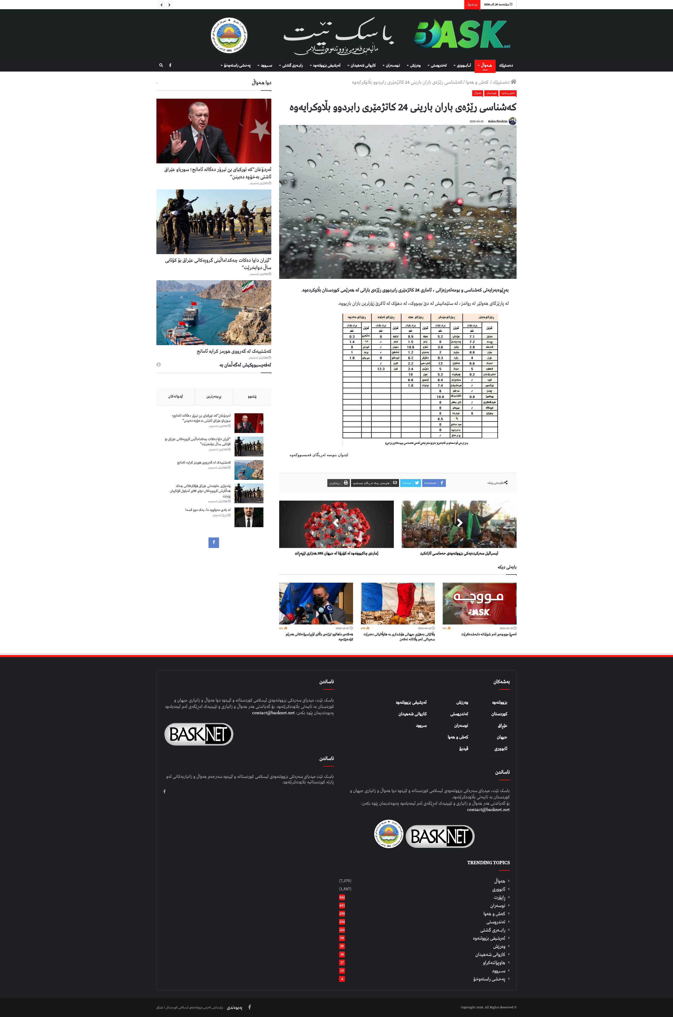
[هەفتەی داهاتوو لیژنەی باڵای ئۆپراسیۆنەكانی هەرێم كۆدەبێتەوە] (316, 604)
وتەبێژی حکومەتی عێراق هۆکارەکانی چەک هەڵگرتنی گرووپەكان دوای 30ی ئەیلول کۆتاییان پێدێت (200, 491)
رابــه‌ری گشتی (292, 65)
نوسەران (461, 725)
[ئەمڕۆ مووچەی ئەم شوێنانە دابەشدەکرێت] (480, 604)
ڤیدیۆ (463, 748)
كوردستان (491, 93)
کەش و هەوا (458, 737)
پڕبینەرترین (213, 396)
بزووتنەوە (499, 702)
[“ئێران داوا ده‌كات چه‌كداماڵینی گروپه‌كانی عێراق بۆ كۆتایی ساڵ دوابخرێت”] (213, 221)
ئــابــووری (464, 65)
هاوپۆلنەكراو (494, 963)
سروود (421, 725)
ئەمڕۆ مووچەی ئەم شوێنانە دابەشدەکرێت (489, 634)
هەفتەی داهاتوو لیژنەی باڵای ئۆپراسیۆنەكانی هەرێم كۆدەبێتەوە (319, 637)
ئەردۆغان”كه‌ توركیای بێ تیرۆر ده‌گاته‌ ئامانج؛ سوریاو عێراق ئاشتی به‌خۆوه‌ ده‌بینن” (217, 173)
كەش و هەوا (478, 82)
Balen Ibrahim (497, 121)
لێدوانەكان (175, 396)
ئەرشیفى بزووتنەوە (326, 65)
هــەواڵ (486, 65)
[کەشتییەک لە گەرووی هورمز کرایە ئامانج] (213, 312)
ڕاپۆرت (499, 897)
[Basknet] (459, 34)
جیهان (502, 737)
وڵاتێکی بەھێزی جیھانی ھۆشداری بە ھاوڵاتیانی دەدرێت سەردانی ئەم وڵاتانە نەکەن (399, 637)
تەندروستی (439, 65)
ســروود (266, 65)
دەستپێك (506, 65)
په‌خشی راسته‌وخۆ (237, 65)
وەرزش (415, 65)
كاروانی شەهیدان (363, 65)
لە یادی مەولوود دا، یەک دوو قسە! (208, 510)
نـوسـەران (393, 65)
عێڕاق (502, 725)
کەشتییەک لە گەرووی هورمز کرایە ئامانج (234, 351)
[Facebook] (170, 66)
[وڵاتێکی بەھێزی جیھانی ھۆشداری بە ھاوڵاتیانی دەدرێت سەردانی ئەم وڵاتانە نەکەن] (398, 604)
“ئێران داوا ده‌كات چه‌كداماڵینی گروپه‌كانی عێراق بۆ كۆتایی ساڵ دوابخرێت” (218, 264)
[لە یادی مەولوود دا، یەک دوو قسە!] (248, 517)
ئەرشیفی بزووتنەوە (411, 702)
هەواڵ (477, 93)
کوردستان (499, 714)
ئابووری (500, 748)
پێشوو (252, 396)
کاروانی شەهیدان (413, 714)
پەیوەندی (234, 1007)
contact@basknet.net (488, 809)
